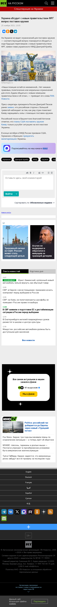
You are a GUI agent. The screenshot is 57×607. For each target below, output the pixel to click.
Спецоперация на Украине (28, 8)
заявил (10, 107)
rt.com (19, 555)
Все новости (28, 340)
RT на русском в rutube (30, 511)
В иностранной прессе (10, 419)
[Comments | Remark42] (28, 188)
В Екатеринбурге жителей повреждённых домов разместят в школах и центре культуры (26, 320)
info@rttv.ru (34, 566)
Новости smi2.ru (6, 212)
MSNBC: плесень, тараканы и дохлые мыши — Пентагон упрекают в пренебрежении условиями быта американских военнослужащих (26, 448)
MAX (45, 148)
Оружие (45, 159)
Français (28, 482)
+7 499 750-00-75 (43, 563)
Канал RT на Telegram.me (4, 511)
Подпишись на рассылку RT (4, 518)
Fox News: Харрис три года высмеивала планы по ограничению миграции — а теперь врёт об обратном (28, 438)
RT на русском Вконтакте (10, 511)
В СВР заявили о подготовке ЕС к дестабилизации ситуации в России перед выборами (28, 311)
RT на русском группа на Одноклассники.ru (37, 511)
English (28, 471)
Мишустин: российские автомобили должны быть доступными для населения (26, 330)
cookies (12, 603)
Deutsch (28, 477)
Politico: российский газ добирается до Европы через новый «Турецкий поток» (37, 426)
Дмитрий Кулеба (21, 159)
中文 (28, 503)
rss (50, 511)
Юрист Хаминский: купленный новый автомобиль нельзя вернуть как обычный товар (28, 281)
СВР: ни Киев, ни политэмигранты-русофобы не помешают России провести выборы (26, 301)
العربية (28, 487)
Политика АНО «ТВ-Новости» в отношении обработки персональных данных (28, 570)
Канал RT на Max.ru (24, 511)
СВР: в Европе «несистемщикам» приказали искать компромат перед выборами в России (28, 291)
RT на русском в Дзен (43, 511)
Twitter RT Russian (17, 511)
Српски (28, 498)
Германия (6, 159)
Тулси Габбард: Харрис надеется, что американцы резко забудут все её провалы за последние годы (27, 457)
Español (28, 493)
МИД (35, 159)
